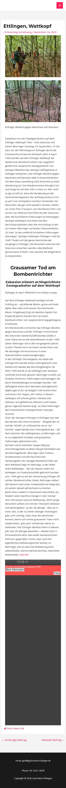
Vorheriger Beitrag (14, 740)
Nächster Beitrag (53, 740)
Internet (24, 554)
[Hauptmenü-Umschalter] (59, 5)
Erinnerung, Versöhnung (18, 32)
